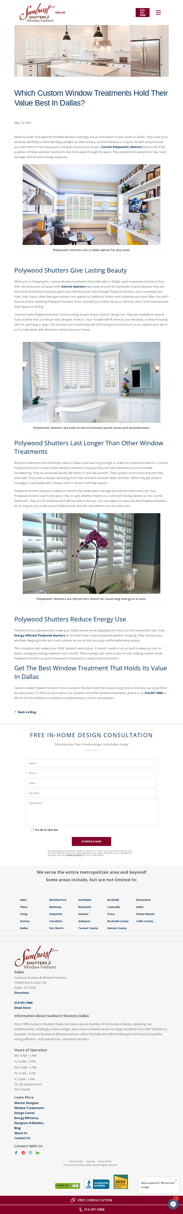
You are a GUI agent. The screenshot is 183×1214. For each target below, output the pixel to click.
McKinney (55, 907)
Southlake (84, 899)
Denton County (117, 928)
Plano (23, 907)
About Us (20, 1133)
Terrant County (88, 928)
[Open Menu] (158, 12)
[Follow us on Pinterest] (23, 1153)
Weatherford (57, 899)
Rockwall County (118, 921)
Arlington (84, 921)
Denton (25, 921)
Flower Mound (145, 914)
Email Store (22, 1008)
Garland (83, 914)
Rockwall (113, 899)
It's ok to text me (46, 829)
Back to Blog (27, 712)
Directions (21, 993)
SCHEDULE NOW (92, 841)
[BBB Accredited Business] (96, 1184)
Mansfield (84, 907)
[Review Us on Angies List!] (67, 1186)
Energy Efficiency (26, 1118)
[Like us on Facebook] (16, 1153)
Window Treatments (29, 1108)
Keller (140, 907)
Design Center (24, 1113)
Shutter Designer (26, 1103)
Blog (17, 1128)
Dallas (24, 928)
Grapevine (55, 914)
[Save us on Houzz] (37, 1153)
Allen (23, 899)
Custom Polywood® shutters (121, 147)
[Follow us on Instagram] (30, 1153)
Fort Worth (56, 928)
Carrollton (55, 921)
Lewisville (113, 907)
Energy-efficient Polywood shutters (39, 635)
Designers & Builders (29, 1123)
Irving (24, 914)
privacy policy (74, 855)
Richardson (143, 899)
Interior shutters (73, 286)
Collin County (144, 921)
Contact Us (22, 1138)
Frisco (111, 914)
